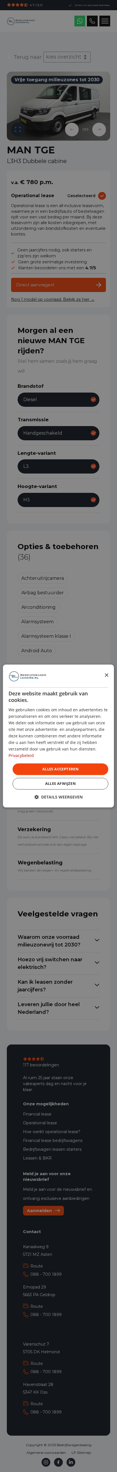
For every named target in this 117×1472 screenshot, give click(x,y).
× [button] (106, 676)
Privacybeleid (21, 755)
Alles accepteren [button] (60, 769)
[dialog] (58, 735)
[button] (58, 797)
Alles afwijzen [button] (60, 783)
